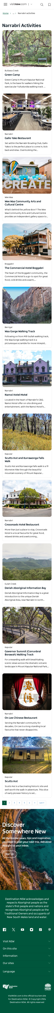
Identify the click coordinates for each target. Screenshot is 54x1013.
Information (10, 956)
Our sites (8, 963)
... (14, 13)
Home (5, 13)
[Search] (42, 5)
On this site (10, 948)
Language (9, 971)
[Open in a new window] (27, 48)
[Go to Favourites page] (49, 4)
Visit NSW (8, 941)
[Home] (18, 4)
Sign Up (9, 854)
